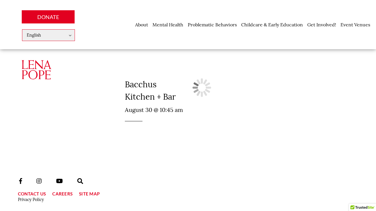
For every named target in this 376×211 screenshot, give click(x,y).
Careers (62, 193)
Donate (48, 17)
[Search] (80, 181)
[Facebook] (20, 181)
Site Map (89, 193)
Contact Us (32, 193)
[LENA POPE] (36, 75)
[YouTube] (59, 181)
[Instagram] (39, 181)
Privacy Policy (31, 199)
